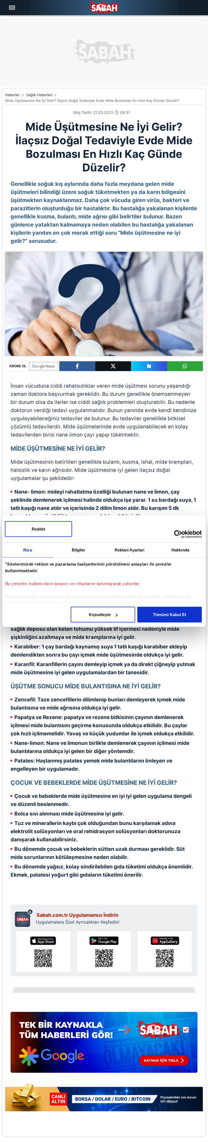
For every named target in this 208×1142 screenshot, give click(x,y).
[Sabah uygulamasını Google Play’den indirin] (104, 951)
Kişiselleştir (100, 614)
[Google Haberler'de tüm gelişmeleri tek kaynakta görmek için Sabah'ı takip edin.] (104, 1045)
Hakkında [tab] (180, 550)
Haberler (12, 95)
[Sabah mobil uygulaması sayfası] (24, 918)
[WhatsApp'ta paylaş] (185, 366)
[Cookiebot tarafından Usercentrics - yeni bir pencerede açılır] (178, 534)
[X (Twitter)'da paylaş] (113, 366)
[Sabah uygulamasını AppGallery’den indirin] (165, 951)
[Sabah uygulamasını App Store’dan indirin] (43, 951)
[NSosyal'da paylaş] (149, 366)
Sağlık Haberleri (39, 95)
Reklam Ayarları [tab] (130, 550)
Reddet (38, 529)
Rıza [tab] (27, 550)
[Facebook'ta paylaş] (77, 366)
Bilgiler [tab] (79, 550)
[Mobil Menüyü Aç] (12, 7)
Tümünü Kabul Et (169, 614)
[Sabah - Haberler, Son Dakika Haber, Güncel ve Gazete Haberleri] (104, 7)
